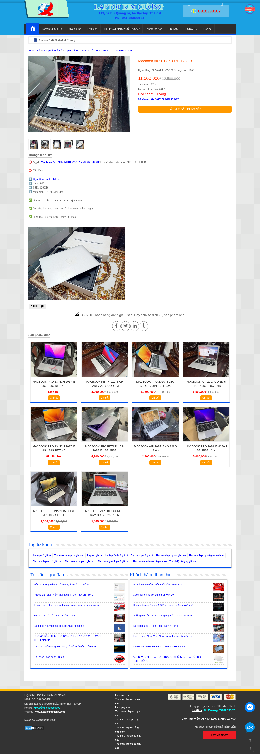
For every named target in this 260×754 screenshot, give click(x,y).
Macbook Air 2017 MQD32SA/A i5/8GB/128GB (70, 162)
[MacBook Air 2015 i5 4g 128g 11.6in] (155, 442)
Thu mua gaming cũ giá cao (114, 561)
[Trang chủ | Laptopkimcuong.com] (32, 29)
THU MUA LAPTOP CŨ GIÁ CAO (122, 29)
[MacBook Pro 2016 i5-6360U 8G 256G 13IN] (206, 442)
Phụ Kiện (92, 29)
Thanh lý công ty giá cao (183, 561)
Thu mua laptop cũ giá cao (47, 561)
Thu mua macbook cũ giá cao (150, 561)
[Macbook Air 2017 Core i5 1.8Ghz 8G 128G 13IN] (206, 378)
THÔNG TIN (190, 29)
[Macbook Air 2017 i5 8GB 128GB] (46, 17)
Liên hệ (207, 29)
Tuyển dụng (74, 29)
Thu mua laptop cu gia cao (69, 555)
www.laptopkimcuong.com (50, 711)
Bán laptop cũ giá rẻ (142, 555)
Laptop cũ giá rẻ (42, 555)
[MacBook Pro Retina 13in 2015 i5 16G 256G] (104, 442)
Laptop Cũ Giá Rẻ (52, 29)
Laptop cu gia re (124, 695)
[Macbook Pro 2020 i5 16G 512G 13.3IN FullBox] (155, 378)
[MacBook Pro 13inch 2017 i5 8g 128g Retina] (54, 378)
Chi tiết (54, 397)
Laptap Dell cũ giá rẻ (116, 555)
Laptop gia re (94, 555)
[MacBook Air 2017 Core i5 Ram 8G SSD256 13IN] (104, 507)
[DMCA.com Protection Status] (34, 729)
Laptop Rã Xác (154, 29)
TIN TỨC (173, 29)
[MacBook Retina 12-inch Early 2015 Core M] (104, 378)
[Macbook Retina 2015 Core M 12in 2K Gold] (54, 507)
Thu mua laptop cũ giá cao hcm (206, 555)
